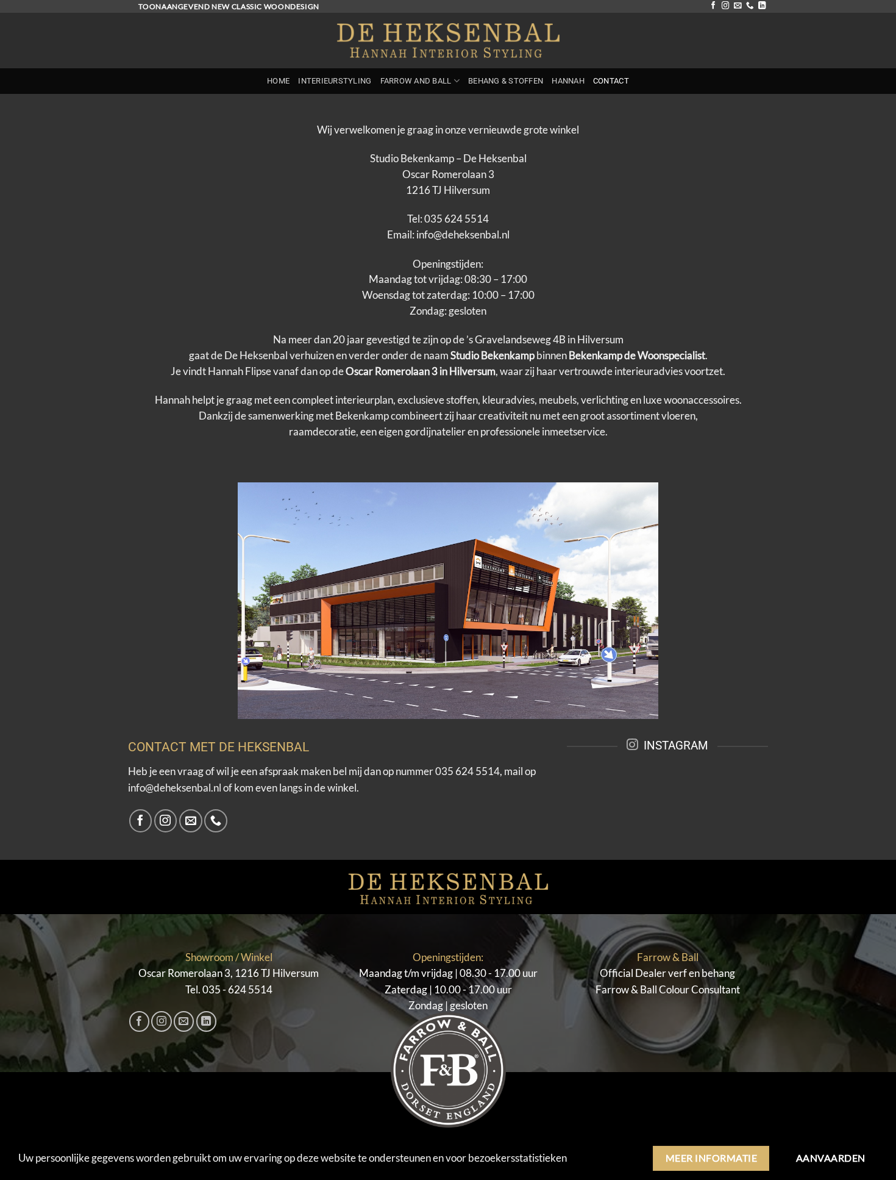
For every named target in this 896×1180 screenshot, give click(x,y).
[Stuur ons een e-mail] (737, 6)
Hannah (568, 80)
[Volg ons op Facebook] (713, 6)
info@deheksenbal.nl (463, 235)
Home (278, 80)
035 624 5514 (456, 219)
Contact (611, 80)
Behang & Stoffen (505, 80)
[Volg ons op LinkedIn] (762, 6)
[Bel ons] (749, 6)
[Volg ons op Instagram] (725, 6)
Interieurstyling (334, 80)
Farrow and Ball (416, 80)
